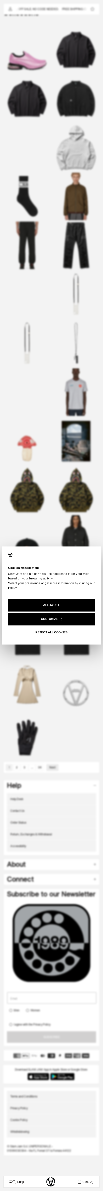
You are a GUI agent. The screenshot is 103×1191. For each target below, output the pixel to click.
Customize (49, 619)
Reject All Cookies (51, 632)
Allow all (51, 605)
